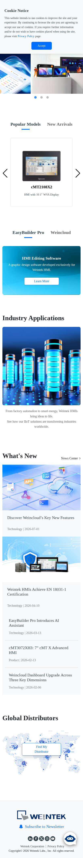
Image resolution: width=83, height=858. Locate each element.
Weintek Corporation (32, 846)
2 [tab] (41, 98)
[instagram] (47, 838)
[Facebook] (35, 838)
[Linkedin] (30, 838)
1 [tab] (35, 98)
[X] (41, 838)
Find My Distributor (41, 749)
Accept (42, 45)
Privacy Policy (26, 36)
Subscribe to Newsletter (44, 826)
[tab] (25, 126)
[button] (78, 173)
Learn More (41, 281)
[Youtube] (52, 838)
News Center (69, 458)
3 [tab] (48, 98)
